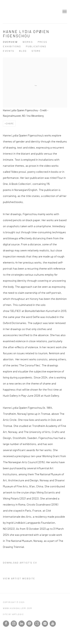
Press (42, 41)
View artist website (19, 578)
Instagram (14, 623)
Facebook (6, 623)
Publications (36, 46)
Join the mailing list (45, 623)
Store (36, 50)
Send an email (29, 623)
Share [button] (10, 123)
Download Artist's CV (23, 563)
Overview (10, 41)
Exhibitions (12, 46)
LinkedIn (21, 623)
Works (28, 41)
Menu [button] (64, 12)
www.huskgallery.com (16, 12)
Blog (23, 50)
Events (8, 50)
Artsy (37, 623)
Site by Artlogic (13, 614)
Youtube (53, 623)
